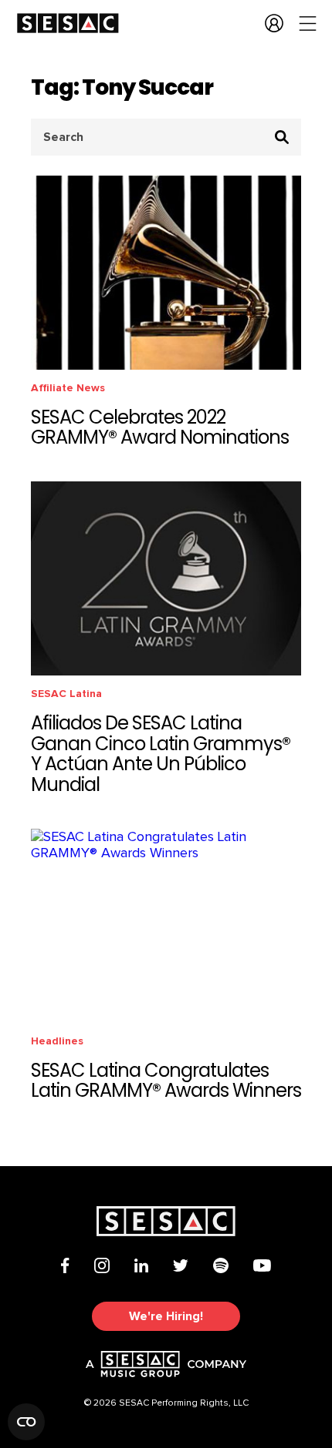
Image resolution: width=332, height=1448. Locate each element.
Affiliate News (68, 387)
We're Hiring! (166, 1316)
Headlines (57, 1040)
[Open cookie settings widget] (26, 1421)
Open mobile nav (308, 23)
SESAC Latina (66, 693)
